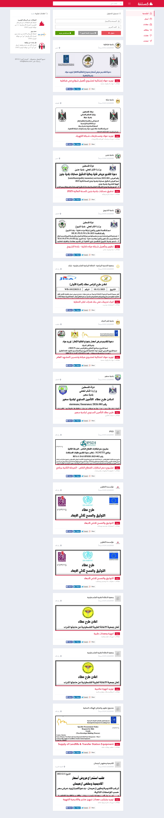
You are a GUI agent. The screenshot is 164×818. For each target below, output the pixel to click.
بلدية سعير (109, 376)
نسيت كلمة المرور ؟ (87, 33)
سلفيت (57, 324)
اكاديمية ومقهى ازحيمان (104, 763)
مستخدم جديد (64, 33)
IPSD (111, 431)
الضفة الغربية (59, 767)
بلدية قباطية (109, 44)
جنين (56, 48)
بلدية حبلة (110, 100)
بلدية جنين (109, 155)
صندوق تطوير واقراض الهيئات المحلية (98, 708)
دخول (112, 33)
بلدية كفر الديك (107, 321)
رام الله (57, 269)
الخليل (57, 214)
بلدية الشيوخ (108, 210)
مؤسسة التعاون (107, 487)
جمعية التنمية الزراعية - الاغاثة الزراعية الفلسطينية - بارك (91, 265)
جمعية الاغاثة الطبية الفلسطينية (100, 597)
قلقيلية (57, 103)
